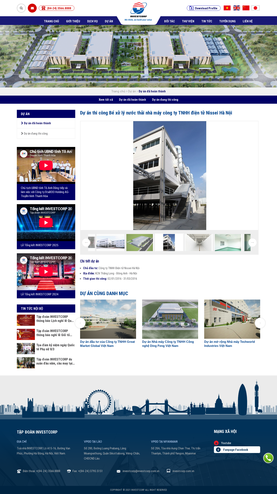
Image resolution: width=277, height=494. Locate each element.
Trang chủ (51, 21)
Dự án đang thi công (165, 99)
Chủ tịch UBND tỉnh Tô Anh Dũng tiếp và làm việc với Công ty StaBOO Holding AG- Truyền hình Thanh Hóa (45, 192)
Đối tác (169, 21)
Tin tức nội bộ (32, 308)
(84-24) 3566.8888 (59, 8)
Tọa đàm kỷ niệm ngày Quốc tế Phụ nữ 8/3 (55, 347)
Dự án (109, 21)
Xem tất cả (106, 99)
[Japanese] (256, 7)
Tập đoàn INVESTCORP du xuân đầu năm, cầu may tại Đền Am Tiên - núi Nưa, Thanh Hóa (54, 361)
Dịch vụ (92, 21)
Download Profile (206, 8)
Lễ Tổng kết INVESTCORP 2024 (40, 294)
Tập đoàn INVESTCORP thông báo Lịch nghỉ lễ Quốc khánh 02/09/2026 (55, 319)
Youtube (226, 443)
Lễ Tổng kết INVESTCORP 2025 (39, 245)
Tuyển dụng (227, 21)
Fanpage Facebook (235, 450)
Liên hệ (248, 21)
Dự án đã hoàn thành (152, 91)
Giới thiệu (73, 21)
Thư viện (188, 21)
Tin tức (206, 21)
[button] (80, 323)
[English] (237, 7)
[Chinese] (246, 7)
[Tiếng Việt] (227, 7)
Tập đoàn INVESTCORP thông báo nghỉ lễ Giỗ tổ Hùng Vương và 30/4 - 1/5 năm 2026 (53, 333)
